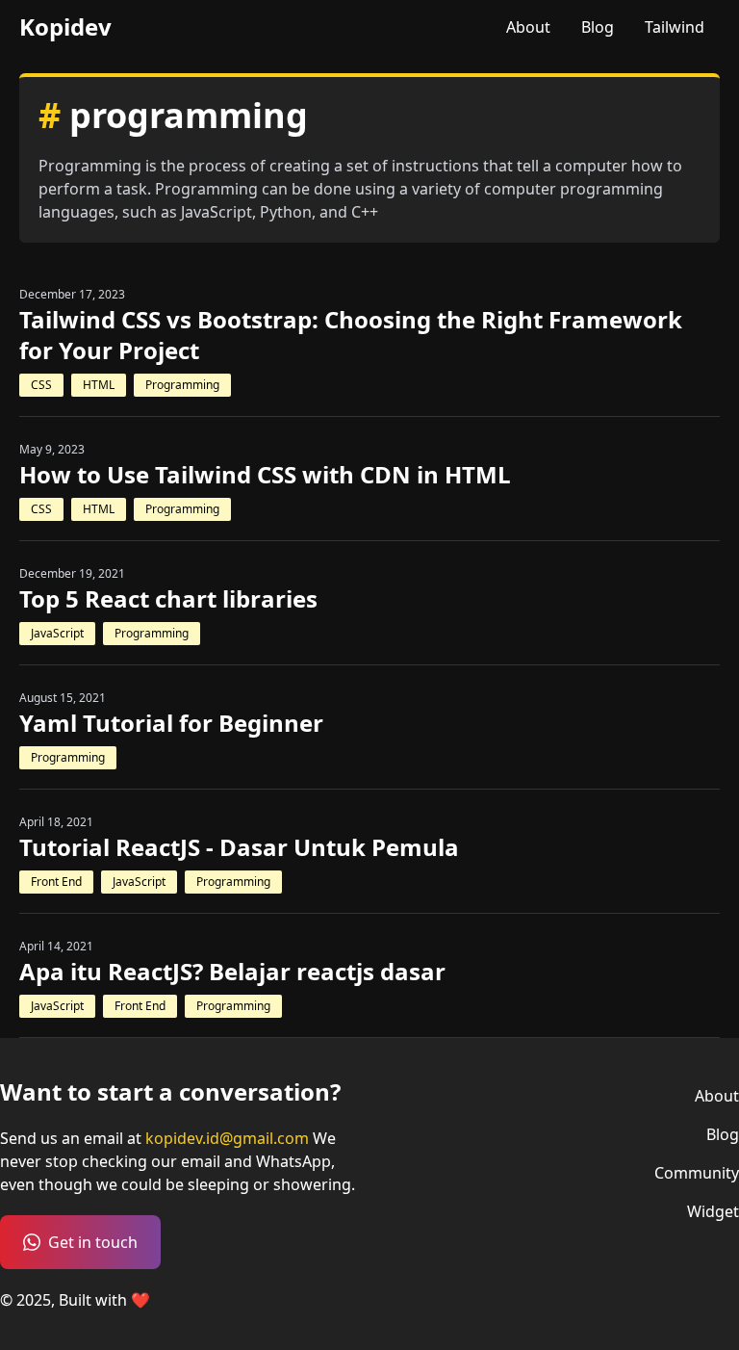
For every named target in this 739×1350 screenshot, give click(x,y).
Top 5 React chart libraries (168, 599)
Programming (182, 384)
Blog (597, 27)
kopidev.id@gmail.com (227, 1138)
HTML (99, 384)
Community (696, 1172)
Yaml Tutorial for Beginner (171, 723)
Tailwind (674, 27)
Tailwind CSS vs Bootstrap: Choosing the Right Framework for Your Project (350, 335)
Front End (56, 881)
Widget (713, 1211)
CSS (41, 384)
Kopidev (65, 27)
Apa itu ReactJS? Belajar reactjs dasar (232, 971)
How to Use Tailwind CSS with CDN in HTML (265, 474)
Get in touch (93, 1242)
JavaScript (57, 633)
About (528, 27)
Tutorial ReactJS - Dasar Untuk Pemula (239, 847)
